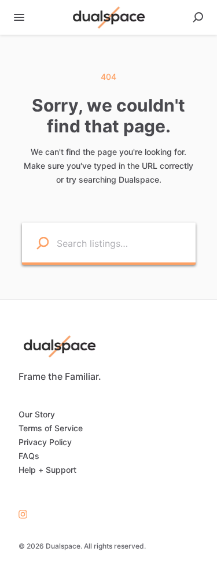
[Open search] (198, 17)
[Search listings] (36, 242)
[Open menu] (19, 17)
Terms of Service (51, 428)
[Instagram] (23, 514)
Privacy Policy (45, 442)
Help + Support (47, 470)
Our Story (37, 414)
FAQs (29, 456)
